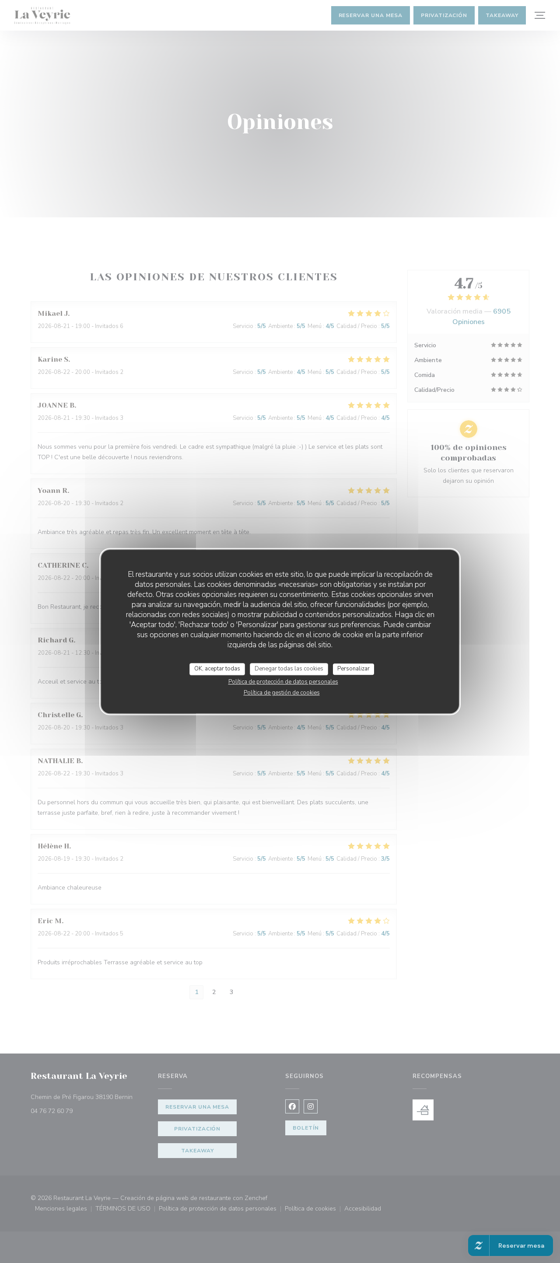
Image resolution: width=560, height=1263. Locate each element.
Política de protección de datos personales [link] (283, 682)
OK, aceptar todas (217, 669)
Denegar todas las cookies (289, 669)
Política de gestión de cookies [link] (282, 693)
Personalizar (353, 669)
